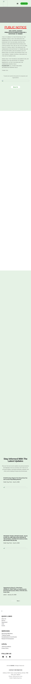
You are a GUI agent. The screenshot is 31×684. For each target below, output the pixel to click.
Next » (18, 600)
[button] (17, 3)
